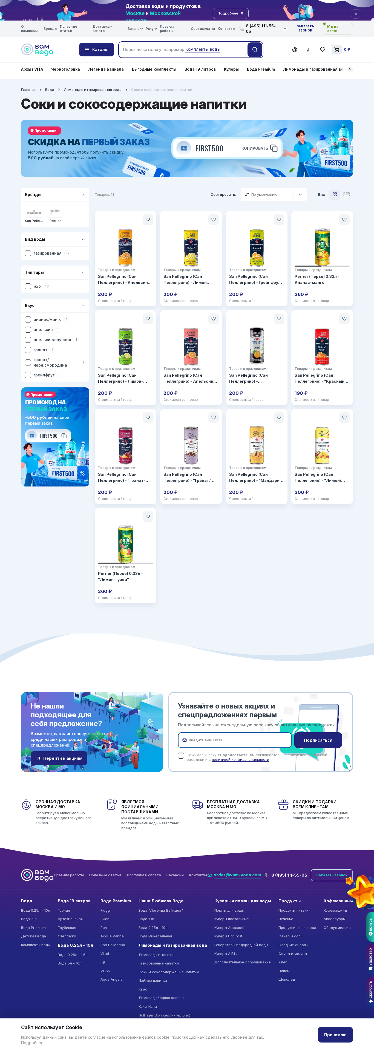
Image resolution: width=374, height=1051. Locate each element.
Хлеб (282, 962)
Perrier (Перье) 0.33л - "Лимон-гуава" (120, 576)
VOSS (105, 971)
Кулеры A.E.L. (225, 953)
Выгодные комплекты (154, 69)
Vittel (104, 953)
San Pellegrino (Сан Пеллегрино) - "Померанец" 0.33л (249, 378)
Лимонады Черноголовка (161, 997)
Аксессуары (335, 919)
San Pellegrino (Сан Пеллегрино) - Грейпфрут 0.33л (255, 280)
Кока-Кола (148, 1006)
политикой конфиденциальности (240, 759)
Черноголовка (65, 69)
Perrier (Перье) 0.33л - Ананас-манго (317, 279)
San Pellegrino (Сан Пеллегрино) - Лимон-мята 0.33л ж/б (120, 378)
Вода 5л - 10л (70, 963)
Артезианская (70, 919)
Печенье (285, 919)
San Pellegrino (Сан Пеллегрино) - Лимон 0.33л (185, 280)
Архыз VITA (32, 69)
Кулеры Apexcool (229, 927)
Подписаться (318, 740)
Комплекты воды (35, 945)
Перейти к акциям (62, 758)
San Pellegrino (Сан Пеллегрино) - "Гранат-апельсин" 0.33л (122, 477)
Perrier (106, 927)
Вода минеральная (155, 936)
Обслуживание (337, 927)
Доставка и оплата (102, 28)
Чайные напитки (153, 980)
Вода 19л (29, 919)
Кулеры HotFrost (228, 936)
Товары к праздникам (116, 270)
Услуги (151, 29)
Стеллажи (67, 936)
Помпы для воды (229, 910)
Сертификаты (203, 29)
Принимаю (335, 1034)
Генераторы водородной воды (241, 945)
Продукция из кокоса (297, 927)
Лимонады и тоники (156, 954)
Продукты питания (294, 910)
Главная (28, 89)
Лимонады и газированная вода (316, 69)
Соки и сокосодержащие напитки (169, 972)
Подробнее (32, 1042)
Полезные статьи (68, 28)
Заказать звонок (305, 28)
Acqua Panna (112, 936)
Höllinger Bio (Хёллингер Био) (164, 1015)
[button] (350, 69)
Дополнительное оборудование (242, 962)
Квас (143, 989)
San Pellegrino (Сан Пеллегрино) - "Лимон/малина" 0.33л (318, 477)
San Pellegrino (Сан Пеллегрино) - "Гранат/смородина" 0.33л (187, 477)
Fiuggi (105, 910)
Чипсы (284, 971)
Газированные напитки (159, 963)
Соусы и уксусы (292, 953)
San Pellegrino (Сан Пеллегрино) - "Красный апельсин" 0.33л (319, 378)
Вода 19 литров (200, 69)
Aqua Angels (111, 979)
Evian (105, 919)
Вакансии (135, 29)
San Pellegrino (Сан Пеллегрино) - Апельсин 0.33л (123, 280)
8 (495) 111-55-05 (289, 875)
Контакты (226, 29)
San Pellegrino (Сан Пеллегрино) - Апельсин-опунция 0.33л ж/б (189, 378)
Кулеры (231, 69)
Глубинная (67, 927)
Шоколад (286, 979)
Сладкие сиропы (293, 945)
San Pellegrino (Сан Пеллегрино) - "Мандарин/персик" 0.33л (256, 477)
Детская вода (33, 936)
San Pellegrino (112, 945)
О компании (29, 28)
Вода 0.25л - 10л (35, 910)
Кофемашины (335, 910)
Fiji (102, 962)
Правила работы (167, 28)
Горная (64, 910)
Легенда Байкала (106, 69)
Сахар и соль (290, 936)
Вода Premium (261, 69)
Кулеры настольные (231, 919)
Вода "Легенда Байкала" (161, 910)
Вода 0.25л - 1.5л (73, 954)
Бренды (50, 29)
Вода (49, 89)
